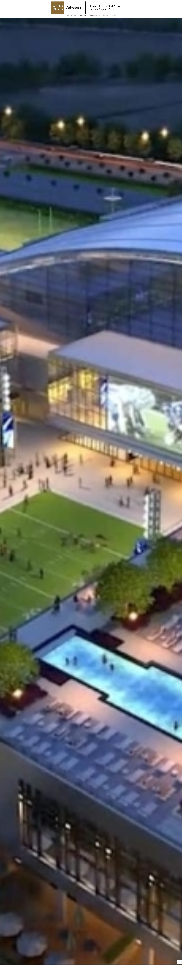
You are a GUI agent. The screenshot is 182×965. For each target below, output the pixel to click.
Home (67, 15)
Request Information (94, 15)
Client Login (113, 15)
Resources (105, 15)
